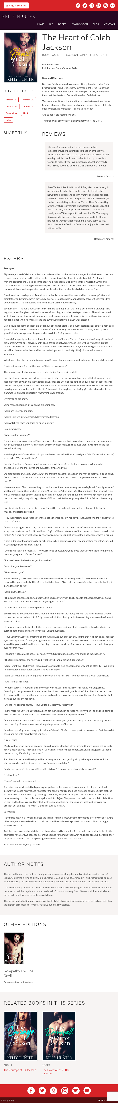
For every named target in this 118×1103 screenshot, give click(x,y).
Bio (51, 24)
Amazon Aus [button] (12, 106)
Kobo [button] (8, 120)
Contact (109, 24)
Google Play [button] (11, 113)
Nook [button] (25, 113)
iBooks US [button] (28, 106)
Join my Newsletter (16, 5)
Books (62, 24)
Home (40, 24)
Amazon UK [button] (28, 99)
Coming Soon (79, 24)
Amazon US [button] (11, 99)
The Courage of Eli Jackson (20, 1070)
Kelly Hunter (18, 16)
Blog (96, 24)
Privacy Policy (7, 1100)
